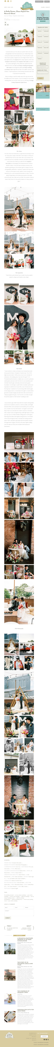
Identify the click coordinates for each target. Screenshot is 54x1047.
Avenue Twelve (18, 872)
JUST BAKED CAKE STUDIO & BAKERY (17, 878)
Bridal (12, 884)
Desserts (26, 876)
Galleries (43, 7)
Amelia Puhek (7, 19)
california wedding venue (17, 899)
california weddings (25, 896)
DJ (26, 874)
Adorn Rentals (22, 874)
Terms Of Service (31, 1038)
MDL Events (17, 868)
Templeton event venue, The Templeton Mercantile (17, 61)
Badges (34, 1040)
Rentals (29, 870)
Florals (13, 868)
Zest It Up (18, 866)
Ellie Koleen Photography (21, 864)
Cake (8, 878)
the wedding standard (9, 895)
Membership (39, 1)
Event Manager (25, 866)
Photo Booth (7, 888)
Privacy (34, 1036)
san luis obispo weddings (20, 895)
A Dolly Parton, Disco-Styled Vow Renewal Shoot (16, 12)
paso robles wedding (12, 900)
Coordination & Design (9, 866)
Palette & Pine (22, 870)
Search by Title (42, 70)
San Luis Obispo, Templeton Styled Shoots (14, 16)
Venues (9, 7)
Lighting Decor (8, 880)
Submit (47, 1)
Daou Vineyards (13, 886)
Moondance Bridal (19, 884)
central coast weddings (15, 896)
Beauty (27, 882)
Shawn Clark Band (18, 876)
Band (13, 876)
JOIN (47, 95)
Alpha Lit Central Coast (17, 880)
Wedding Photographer (10, 864)
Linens (19, 886)
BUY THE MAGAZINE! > (43, 1033)
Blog (12, 7)
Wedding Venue (8, 862)
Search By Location (43, 64)
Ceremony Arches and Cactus (11, 874)
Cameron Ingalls (14, 888)
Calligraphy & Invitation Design (11, 870)
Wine (9, 886)
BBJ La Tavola (24, 886)
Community (47, 7)
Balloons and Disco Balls (10, 882)
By (4, 19)
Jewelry (26, 884)
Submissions (32, 1034)
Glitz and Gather (20, 882)
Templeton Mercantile (16, 862)
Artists (5, 7)
